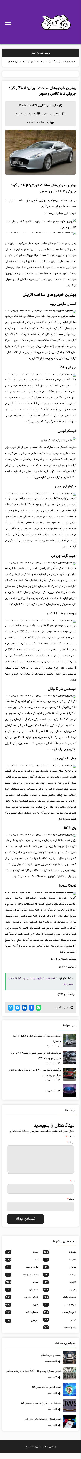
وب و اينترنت (60, 1333)
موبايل (60, 1325)
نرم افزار (22, 1326)
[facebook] (31, 1013)
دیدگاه (70, 1148)
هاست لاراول (40, 1452)
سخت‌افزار (22, 1295)
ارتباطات (60, 1258)
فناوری (21, 1310)
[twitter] (10, 1013)
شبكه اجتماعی (22, 1303)
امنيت (22, 1258)
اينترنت (60, 1265)
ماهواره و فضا (22, 1318)
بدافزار (60, 1273)
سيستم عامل (60, 1303)
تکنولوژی (59, 1288)
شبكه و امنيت (60, 1310)
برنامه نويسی (22, 1273)
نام (72, 1187)
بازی (21, 1265)
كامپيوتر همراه (60, 1318)
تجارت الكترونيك (22, 1280)
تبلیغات (60, 1280)
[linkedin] (24, 1013)
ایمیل (70, 1205)
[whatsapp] (38, 1013)
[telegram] (17, 1013)
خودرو (46, 119)
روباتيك (60, 1295)
